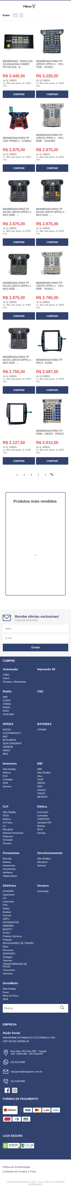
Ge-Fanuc (8, 822)
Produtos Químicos (12, 936)
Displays (7, 912)
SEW (5, 783)
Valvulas (41, 833)
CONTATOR (43, 819)
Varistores (8, 973)
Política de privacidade (26, 620)
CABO (6, 675)
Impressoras (9, 865)
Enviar (35, 647)
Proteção (7, 939)
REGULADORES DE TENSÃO (18, 943)
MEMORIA (8, 926)
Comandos (42, 815)
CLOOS (7, 700)
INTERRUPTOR (11, 922)
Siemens (7, 786)
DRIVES (8, 724)
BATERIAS (44, 724)
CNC (40, 691)
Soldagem (8, 957)
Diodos (6, 908)
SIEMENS (8, 747)
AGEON (7, 729)
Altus (39, 776)
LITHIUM (41, 729)
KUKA (6, 711)
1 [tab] (35, 555)
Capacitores (9, 894)
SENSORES (9, 953)
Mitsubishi (8, 829)
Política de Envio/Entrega (16, 1167)
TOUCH (41, 793)
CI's (5, 898)
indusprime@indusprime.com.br (26, 1071)
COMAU (7, 704)
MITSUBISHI (9, 740)
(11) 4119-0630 (18, 1062)
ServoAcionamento (50, 853)
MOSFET (7, 929)
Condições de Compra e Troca (19, 1171)
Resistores (8, 950)
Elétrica (42, 806)
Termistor (7, 960)
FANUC (6, 707)
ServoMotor (10, 983)
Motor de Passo (11, 995)
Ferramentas (11, 853)
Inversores (10, 763)
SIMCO (6, 750)
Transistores (9, 970)
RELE (40, 829)
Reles (5, 946)
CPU (5, 905)
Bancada (7, 858)
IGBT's (6, 919)
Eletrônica (9, 885)
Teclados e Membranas (14, 681)
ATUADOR (8, 891)
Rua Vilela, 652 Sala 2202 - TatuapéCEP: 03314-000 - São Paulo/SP (28, 1052)
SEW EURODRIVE (12, 743)
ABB (5, 697)
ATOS (6, 815)
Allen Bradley (9, 769)
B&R (5, 736)
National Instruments (13, 833)
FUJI (5, 776)
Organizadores (10, 876)
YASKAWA (8, 714)
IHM (39, 763)
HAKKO (41, 783)
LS (4, 826)
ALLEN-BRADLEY (12, 733)
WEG (5, 754)
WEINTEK (42, 797)
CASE (40, 779)
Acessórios (42, 812)
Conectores (8, 901)
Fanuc (6, 992)
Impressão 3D (46, 669)
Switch (6, 678)
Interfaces (8, 872)
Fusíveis (7, 915)
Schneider (8, 779)
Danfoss (7, 772)
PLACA (6, 932)
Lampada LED (44, 822)
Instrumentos (9, 869)
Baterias (7, 862)
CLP (5, 806)
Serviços (43, 885)
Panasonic (8, 836)
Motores (41, 826)
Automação (10, 669)
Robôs (7, 691)
